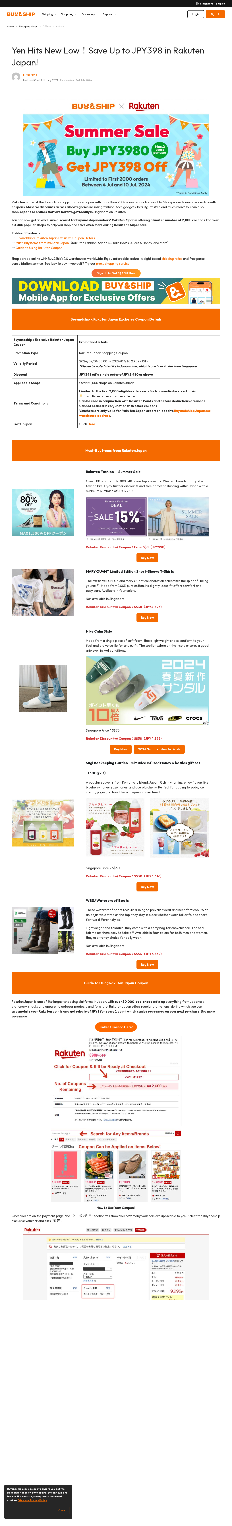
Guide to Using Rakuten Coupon (39, 248)
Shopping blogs (28, 26)
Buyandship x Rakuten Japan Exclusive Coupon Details (55, 238)
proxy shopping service (112, 263)
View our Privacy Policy (32, 1500)
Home (10, 26)
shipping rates (172, 259)
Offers (47, 26)
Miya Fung (30, 75)
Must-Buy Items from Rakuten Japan (42, 243)
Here (91, 424)
